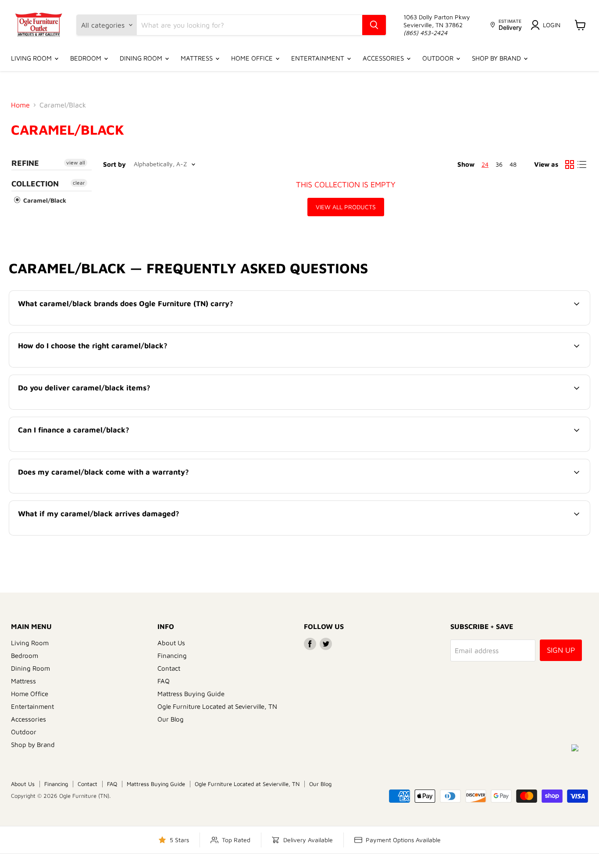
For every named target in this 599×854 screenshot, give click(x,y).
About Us (171, 643)
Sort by (114, 164)
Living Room (32, 58)
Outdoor (438, 58)
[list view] (582, 164)
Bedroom (86, 58)
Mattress (197, 58)
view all (75, 162)
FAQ (163, 681)
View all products (346, 207)
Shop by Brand (497, 58)
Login (551, 25)
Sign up (561, 650)
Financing (172, 655)
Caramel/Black (43, 200)
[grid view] (569, 164)
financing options (90, 450)
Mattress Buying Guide (191, 693)
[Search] (374, 25)
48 (513, 164)
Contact (168, 668)
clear (79, 182)
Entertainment (318, 58)
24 (484, 164)
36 (499, 164)
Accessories (384, 58)
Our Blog (170, 719)
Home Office (253, 58)
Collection (35, 183)
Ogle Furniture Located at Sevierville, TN (217, 706)
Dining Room (142, 58)
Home (20, 105)
